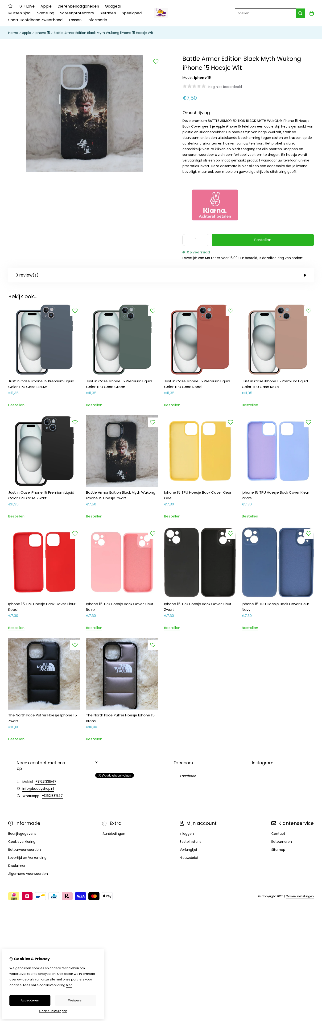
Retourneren (281, 841)
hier (69, 985)
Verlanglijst (188, 849)
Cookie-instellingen (300, 896)
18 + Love (26, 6)
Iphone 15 (42, 32)
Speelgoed (132, 13)
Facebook (188, 775)
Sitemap (278, 849)
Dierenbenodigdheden (78, 6)
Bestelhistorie (191, 841)
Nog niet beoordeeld (225, 86)
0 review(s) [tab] (27, 275)
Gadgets (113, 6)
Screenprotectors (77, 13)
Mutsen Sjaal (19, 13)
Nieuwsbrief (189, 857)
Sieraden (108, 13)
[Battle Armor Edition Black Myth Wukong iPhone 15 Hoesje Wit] (84, 171)
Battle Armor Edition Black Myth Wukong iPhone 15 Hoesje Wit (103, 32)
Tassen (75, 20)
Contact (278, 833)
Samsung (45, 13)
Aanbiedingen (114, 833)
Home (13, 32)
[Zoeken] (300, 13)
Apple (46, 6)
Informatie (97, 20)
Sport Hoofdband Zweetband (35, 20)
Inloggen (187, 833)
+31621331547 (45, 781)
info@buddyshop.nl (38, 788)
